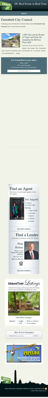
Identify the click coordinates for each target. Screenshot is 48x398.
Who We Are (12, 388)
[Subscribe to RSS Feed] (46, 388)
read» (18, 53)
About (6, 388)
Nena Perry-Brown (27, 45)
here (29, 65)
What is (33, 321)
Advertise (25, 388)
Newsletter (19, 388)
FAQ (20, 323)
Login (21, 321)
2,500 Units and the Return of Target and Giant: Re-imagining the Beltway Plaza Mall (33, 38)
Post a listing (31, 323)
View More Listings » (24, 318)
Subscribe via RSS (40, 388)
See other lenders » (24, 270)
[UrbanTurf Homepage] (11, 8)
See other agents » (24, 229)
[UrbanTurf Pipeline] (24, 363)
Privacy (31, 388)
